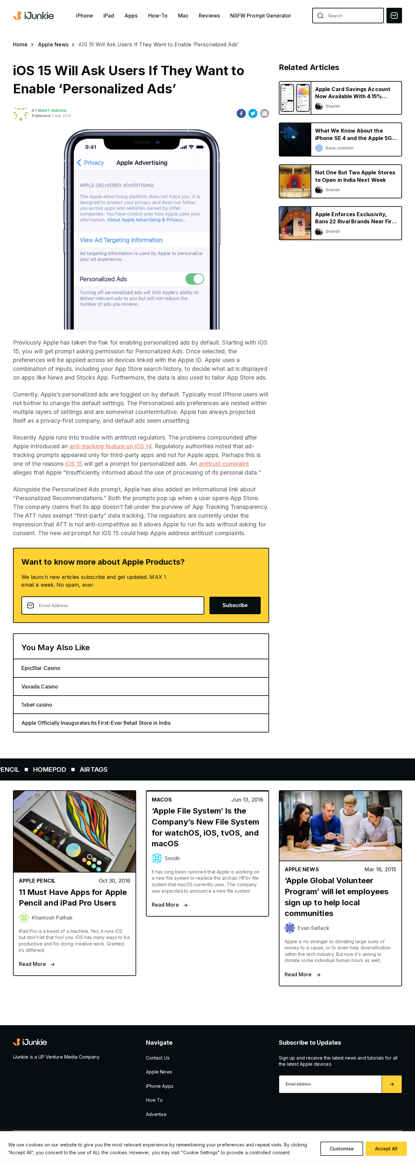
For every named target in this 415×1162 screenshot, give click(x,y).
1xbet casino (36, 704)
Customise (342, 1148)
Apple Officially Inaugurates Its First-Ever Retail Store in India (96, 723)
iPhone (84, 16)
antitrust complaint (224, 463)
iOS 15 (73, 463)
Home (20, 44)
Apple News (53, 44)
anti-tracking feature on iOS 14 (110, 446)
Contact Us (158, 1058)
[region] (207, 1146)
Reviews (209, 16)
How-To (158, 16)
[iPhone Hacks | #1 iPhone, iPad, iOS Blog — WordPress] (34, 15)
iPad (108, 16)
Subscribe (235, 605)
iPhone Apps (159, 1086)
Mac (183, 16)
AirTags (69, 769)
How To (154, 1100)
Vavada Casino (39, 686)
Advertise (156, 1114)
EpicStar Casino (40, 668)
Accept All (386, 1148)
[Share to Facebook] (241, 113)
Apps (130, 16)
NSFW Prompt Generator (260, 16)
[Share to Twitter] (252, 113)
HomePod (25, 769)
